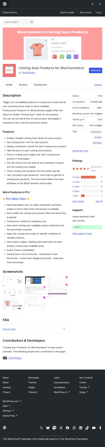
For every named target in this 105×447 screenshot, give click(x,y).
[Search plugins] (31, 22)
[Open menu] (100, 4)
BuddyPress (10, 415)
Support (98, 84)
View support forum (82, 233)
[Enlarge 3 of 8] (19, 301)
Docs (23, 198)
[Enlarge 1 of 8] (19, 280)
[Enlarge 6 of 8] (41, 300)
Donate (84, 387)
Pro (8, 198)
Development (40, 84)
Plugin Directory (10, 12)
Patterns (32, 392)
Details (9, 84)
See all (99, 201)
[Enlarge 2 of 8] (19, 292)
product (98, 137)
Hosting (7, 387)
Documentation (61, 382)
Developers (59, 387)
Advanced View (80, 150)
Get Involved (86, 377)
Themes (32, 382)
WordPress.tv (62, 392)
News (5, 382)
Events (82, 382)
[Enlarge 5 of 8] (41, 290)
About (6, 377)
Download (95, 70)
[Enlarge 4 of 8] (41, 280)
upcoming (97, 143)
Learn (56, 377)
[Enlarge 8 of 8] (63, 287)
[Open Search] (92, 4)
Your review (78, 201)
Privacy (6, 392)
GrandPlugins (28, 72)
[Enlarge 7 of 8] (63, 280)
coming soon (96, 132)
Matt (6, 406)
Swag (83, 392)
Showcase (33, 377)
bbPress (8, 410)
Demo (15, 198)
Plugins (31, 387)
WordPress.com (12, 401)
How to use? (9, 329)
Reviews (23, 84)
